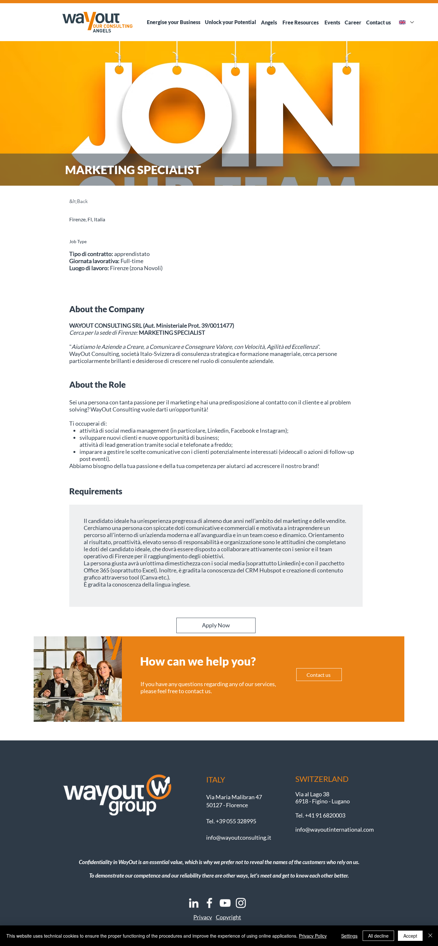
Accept (410, 936)
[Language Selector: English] (406, 22)
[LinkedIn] (193, 903)
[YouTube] (225, 903)
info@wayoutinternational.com (334, 829)
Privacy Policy (313, 936)
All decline (378, 936)
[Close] (430, 936)
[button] (202, 917)
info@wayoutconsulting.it (238, 837)
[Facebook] (209, 903)
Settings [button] (349, 936)
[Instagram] (241, 903)
